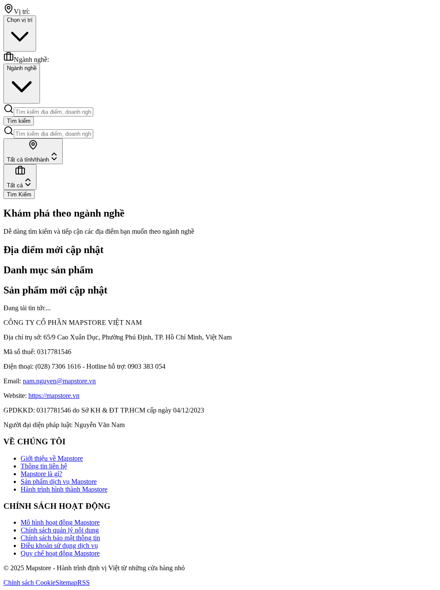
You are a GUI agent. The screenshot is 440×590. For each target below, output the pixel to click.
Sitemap (66, 582)
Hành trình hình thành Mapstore (64, 489)
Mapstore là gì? (41, 473)
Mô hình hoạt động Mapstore (60, 522)
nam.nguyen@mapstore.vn (59, 381)
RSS (83, 582)
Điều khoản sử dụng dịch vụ (59, 545)
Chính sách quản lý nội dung (60, 530)
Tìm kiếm (19, 121)
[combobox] (33, 151)
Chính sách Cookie (29, 582)
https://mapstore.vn (53, 395)
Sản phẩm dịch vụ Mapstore (59, 481)
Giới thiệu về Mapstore (52, 458)
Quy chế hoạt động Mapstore (60, 553)
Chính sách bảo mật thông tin (60, 537)
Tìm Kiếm (19, 194)
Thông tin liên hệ (44, 466)
